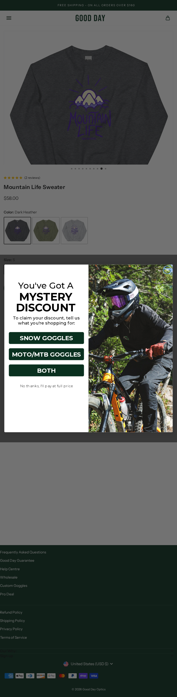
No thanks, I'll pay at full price (46, 386)
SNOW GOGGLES (46, 338)
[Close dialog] (167, 270)
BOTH (46, 370)
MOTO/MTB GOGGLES (46, 354)
